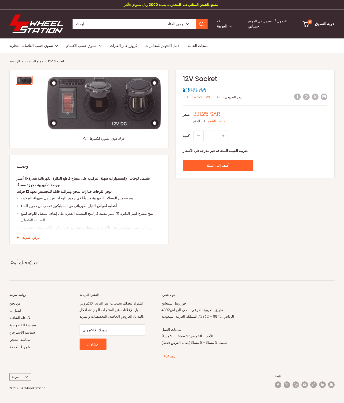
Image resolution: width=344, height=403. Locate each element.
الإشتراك (93, 344)
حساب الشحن (216, 121)
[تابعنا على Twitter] (287, 384)
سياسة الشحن (20, 339)
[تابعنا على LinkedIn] (322, 384)
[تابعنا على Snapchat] (331, 384)
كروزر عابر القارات (123, 45)
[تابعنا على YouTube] (304, 384)
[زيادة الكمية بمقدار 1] (223, 136)
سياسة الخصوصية (22, 325)
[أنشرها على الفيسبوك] (297, 96)
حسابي (253, 26)
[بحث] (202, 24)
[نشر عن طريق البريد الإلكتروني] (324, 96)
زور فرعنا (168, 355)
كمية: (186, 135)
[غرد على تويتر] (315, 96)
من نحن (15, 303)
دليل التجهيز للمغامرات (162, 45)
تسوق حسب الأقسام (81, 45)
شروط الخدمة (19, 346)
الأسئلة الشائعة (20, 317)
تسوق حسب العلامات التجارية (31, 45)
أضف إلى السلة (217, 165)
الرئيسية (14, 61)
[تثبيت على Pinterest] (306, 96)
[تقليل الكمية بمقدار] (198, 136)
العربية (16, 377)
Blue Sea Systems (196, 97)
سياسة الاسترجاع (22, 332)
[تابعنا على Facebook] (278, 384)
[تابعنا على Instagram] (296, 384)
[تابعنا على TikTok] (313, 384)
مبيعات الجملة (197, 45)
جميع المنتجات (34, 61)
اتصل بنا (15, 310)
